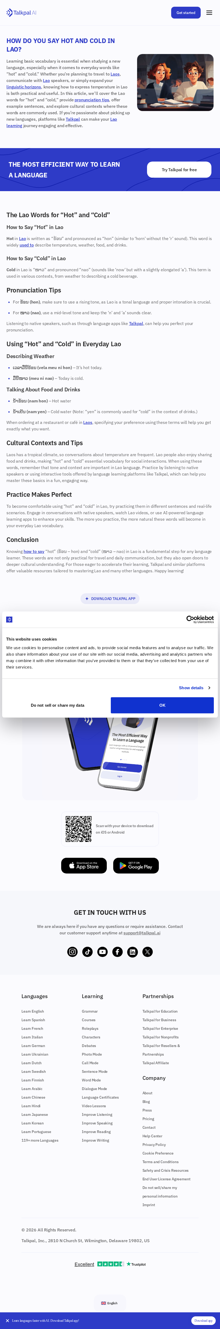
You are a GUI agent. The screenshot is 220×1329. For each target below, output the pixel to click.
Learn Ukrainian (34, 1054)
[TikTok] (87, 952)
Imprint (148, 1204)
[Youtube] (102, 952)
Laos (115, 74)
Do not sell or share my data (57, 705)
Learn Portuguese (36, 1131)
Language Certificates (100, 1097)
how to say (34, 551)
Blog (146, 1101)
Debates (89, 1045)
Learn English (32, 1011)
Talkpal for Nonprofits (160, 1037)
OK (162, 705)
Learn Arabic (31, 1088)
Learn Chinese (33, 1097)
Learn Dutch (31, 1062)
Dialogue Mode (94, 1088)
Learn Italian (32, 1037)
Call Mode (90, 1062)
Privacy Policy (154, 1144)
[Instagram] (72, 952)
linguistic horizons (23, 87)
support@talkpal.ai (141, 932)
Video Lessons (94, 1105)
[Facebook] (117, 952)
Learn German (33, 1045)
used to (27, 245)
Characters (91, 1037)
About (147, 1093)
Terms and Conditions (160, 1161)
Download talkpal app (113, 598)
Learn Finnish (32, 1080)
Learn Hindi (31, 1105)
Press (147, 1110)
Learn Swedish (33, 1071)
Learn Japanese (34, 1114)
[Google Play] (136, 866)
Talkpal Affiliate (155, 1062)
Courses (89, 1019)
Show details (191, 687)
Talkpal (73, 119)
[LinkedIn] (132, 952)
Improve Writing (95, 1140)
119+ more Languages (39, 1140)
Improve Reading (96, 1131)
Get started (186, 12)
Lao (46, 80)
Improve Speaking (97, 1123)
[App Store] (84, 866)
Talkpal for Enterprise (160, 1028)
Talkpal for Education (160, 1011)
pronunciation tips (92, 99)
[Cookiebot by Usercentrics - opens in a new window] (190, 620)
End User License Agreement (166, 1179)
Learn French (32, 1028)
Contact (149, 1127)
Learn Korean (32, 1123)
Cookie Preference (158, 1153)
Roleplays (90, 1028)
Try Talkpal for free (179, 169)
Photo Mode (92, 1054)
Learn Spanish (33, 1019)
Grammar (90, 1011)
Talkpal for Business (159, 1019)
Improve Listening (97, 1114)
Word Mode (91, 1080)
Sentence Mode (95, 1071)
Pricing (148, 1118)
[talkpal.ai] (21, 12)
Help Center (152, 1136)
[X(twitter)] (147, 952)
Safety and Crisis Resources (165, 1170)
